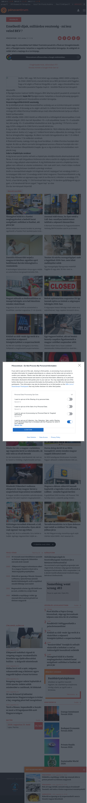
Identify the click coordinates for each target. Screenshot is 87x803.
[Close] (80, 366)
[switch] (70, 399)
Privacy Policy (55, 437)
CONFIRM (28, 430)
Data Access (43, 437)
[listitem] (43, 394)
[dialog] (43, 401)
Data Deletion (31, 437)
